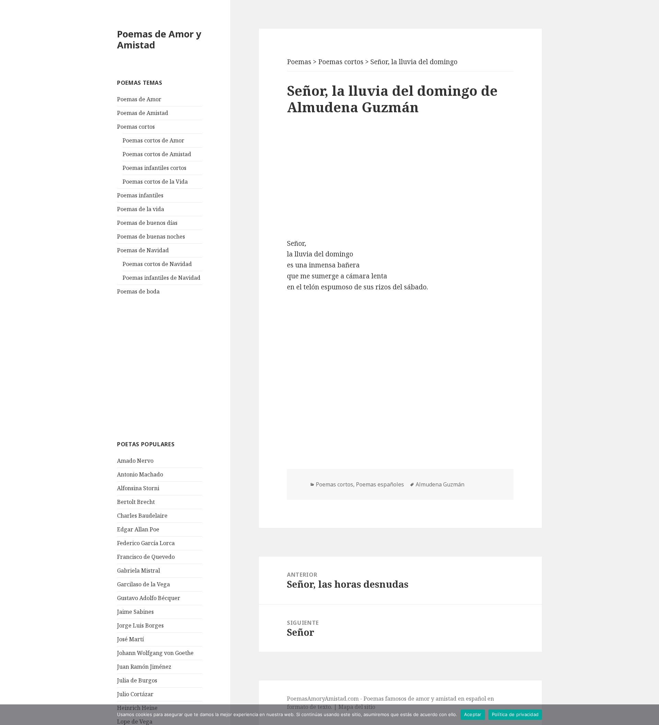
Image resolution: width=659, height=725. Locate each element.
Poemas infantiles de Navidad (161, 277)
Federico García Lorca (146, 543)
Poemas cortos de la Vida (155, 181)
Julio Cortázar (135, 694)
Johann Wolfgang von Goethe (155, 653)
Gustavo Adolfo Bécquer (148, 598)
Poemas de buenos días (147, 223)
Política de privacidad (515, 714)
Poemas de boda (138, 291)
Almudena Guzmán (440, 484)
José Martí (130, 639)
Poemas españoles (380, 484)
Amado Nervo (135, 460)
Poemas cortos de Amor (153, 140)
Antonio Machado (140, 474)
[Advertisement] (168, 367)
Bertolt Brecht (136, 502)
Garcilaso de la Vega (143, 584)
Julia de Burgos (137, 680)
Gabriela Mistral (138, 570)
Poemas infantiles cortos (154, 168)
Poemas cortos (136, 126)
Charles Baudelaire (142, 515)
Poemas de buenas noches (151, 236)
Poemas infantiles (140, 195)
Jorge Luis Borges (140, 625)
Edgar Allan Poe (138, 529)
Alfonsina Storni (138, 488)
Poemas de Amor (139, 99)
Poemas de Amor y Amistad (159, 39)
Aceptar (473, 714)
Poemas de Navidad (143, 250)
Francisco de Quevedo (146, 557)
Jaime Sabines (135, 611)
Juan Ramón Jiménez (144, 666)
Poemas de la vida (140, 209)
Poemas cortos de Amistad (157, 154)
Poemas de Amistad (142, 113)
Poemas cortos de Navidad (157, 264)
